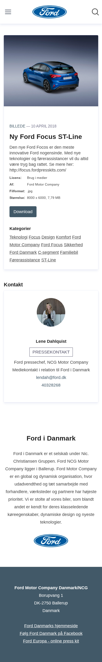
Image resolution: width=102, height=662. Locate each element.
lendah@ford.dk (51, 377)
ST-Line (48, 260)
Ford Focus (52, 244)
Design (48, 237)
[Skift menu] (8, 12)
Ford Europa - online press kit (51, 641)
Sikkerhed (73, 244)
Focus (34, 237)
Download (23, 211)
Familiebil (69, 252)
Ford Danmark (23, 252)
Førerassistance (24, 260)
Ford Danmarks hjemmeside (51, 625)
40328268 (51, 385)
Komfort (63, 237)
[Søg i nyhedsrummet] (95, 12)
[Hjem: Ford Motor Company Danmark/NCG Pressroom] (50, 12)
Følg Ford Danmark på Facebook (51, 633)
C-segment (48, 252)
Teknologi (18, 237)
